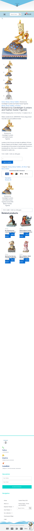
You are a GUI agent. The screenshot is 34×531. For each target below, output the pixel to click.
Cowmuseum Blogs (8, 516)
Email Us (5, 458)
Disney (7, 102)
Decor (3, 168)
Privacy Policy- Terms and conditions (24, 504)
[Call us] (3, 447)
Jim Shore (17, 105)
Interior (7, 168)
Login (5, 519)
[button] (4, 14)
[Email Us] (3, 455)
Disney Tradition (15, 102)
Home (3, 102)
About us (6, 503)
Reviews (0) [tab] (8, 180)
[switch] (30, 529)
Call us (4, 450)
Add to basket (7, 162)
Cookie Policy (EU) (23, 500)
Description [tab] (8, 178)
